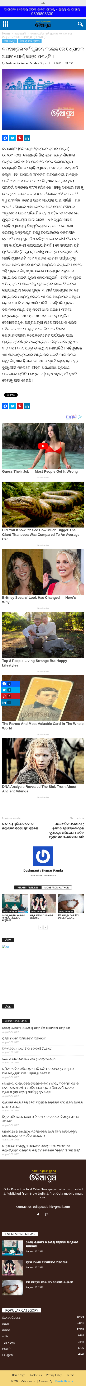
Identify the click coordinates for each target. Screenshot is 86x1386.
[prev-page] (40, 927)
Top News (8, 1342)
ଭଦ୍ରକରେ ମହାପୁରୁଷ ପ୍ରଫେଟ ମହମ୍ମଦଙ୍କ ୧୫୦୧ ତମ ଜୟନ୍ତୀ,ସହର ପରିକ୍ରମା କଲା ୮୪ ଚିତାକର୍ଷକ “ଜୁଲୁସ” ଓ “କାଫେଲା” (41, 1148)
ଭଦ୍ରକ (6, 1330)
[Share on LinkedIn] (27, 138)
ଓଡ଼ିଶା (5, 1324)
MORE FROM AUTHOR (56, 887)
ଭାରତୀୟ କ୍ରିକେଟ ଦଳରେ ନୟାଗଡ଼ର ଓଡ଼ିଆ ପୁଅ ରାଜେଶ (20, 826)
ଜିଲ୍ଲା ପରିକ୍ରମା (30, 41)
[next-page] (45, 927)
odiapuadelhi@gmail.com (51, 1206)
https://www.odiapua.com (43, 875)
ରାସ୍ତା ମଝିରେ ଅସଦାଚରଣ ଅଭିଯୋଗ (41, 916)
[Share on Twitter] (12, 138)
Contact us (36, 1374)
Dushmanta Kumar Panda (21, 63)
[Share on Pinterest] (20, 138)
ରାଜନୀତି (6, 1349)
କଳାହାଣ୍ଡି (20, 33)
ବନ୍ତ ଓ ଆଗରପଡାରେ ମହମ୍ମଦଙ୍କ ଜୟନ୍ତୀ (29, 1058)
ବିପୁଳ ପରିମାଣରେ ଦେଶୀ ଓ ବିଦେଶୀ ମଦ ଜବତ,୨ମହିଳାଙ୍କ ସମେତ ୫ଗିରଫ (40, 1119)
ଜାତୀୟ (5, 1336)
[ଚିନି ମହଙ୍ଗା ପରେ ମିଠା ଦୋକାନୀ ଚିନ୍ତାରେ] (71, 903)
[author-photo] (43, 856)
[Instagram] (47, 1215)
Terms (70, 1374)
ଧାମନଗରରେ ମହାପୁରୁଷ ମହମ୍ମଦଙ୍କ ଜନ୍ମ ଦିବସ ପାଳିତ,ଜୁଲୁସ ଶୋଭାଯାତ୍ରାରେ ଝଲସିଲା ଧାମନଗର (39, 1133)
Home (6, 33)
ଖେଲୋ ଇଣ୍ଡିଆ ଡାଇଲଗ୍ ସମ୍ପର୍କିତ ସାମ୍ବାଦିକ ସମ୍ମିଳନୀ (13, 918)
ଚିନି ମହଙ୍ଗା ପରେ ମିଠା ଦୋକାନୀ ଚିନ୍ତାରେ (68, 916)
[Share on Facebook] (5, 138)
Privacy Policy (54, 1374)
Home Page (18, 1374)
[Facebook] (39, 1215)
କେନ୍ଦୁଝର (7, 1355)
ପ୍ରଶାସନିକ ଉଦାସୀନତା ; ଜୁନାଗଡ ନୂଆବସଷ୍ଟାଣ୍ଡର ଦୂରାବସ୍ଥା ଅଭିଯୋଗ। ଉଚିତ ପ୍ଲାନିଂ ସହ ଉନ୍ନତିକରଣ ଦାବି (66, 830)
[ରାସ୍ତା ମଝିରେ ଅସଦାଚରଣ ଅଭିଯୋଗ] (43, 903)
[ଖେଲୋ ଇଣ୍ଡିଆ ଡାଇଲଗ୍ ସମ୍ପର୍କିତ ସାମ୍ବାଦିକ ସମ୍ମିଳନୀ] (15, 903)
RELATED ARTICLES (28, 887)
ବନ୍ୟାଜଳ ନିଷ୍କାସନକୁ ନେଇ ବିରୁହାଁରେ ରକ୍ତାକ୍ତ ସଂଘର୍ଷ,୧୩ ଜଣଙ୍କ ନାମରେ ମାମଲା (42, 1104)
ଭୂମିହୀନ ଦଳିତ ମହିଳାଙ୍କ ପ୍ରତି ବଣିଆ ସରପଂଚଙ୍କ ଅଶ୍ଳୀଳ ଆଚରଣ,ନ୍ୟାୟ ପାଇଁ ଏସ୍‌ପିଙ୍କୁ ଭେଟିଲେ (38, 1071)
